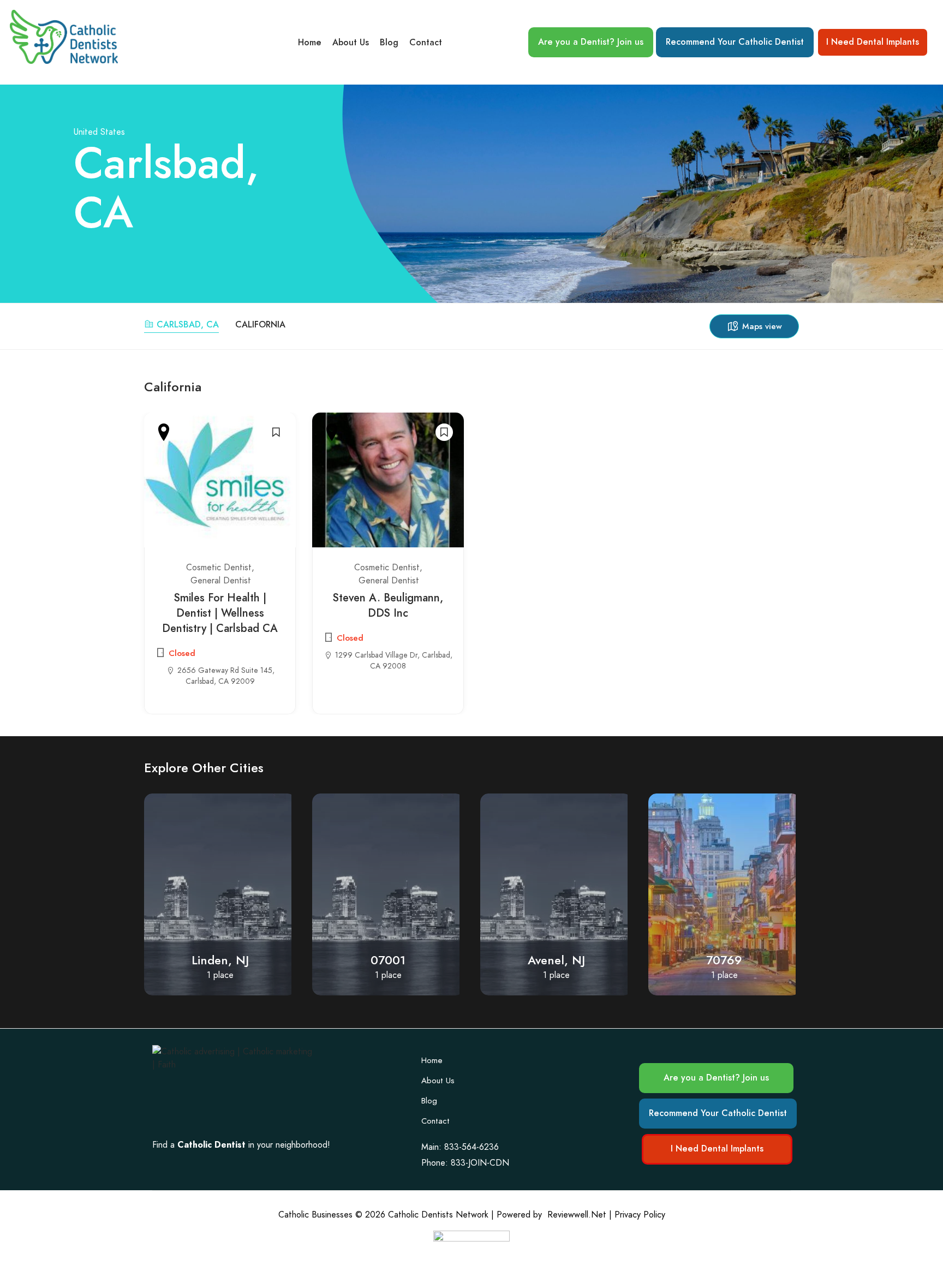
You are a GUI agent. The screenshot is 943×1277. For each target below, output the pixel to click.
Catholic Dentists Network (438, 1215)
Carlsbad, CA (188, 325)
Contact (425, 43)
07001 (219, 960)
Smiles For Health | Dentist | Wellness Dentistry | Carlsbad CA (220, 613)
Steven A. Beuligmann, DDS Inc (388, 605)
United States (99, 132)
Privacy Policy (639, 1215)
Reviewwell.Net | (579, 1215)
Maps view (762, 326)
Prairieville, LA (724, 960)
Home (309, 43)
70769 (556, 960)
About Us (350, 43)
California (260, 325)
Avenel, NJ (388, 960)
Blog (389, 43)
